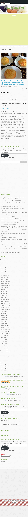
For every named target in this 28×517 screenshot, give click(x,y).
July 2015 (3, 313)
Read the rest (5, 108)
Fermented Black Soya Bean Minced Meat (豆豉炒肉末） (14, 247)
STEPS (15, 133)
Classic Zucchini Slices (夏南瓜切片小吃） (10, 206)
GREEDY (19, 119)
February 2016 (4, 299)
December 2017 (4, 263)
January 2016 (4, 301)
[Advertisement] (14, 31)
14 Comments (24, 88)
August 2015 (3, 311)
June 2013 (3, 364)
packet (5, 127)
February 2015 (4, 323)
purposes (9, 130)
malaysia (9, 124)
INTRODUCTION (14, 122)
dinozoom (14, 502)
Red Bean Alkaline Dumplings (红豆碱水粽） (11, 252)
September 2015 (4, 309)
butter (21, 115)
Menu (14, 15)
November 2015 (4, 305)
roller (11, 132)
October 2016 (4, 283)
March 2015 (3, 321)
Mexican (3, 125)
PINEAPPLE (3, 129)
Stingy (19, 133)
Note (20, 125)
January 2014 (4, 350)
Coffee (9, 116)
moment (16, 125)
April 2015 (3, 319)
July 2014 (3, 337)
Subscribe (4, 155)
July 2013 (3, 362)
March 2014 (3, 346)
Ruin (19, 132)
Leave (2, 124)
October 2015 (4, 307)
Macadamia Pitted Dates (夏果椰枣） (9, 216)
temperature (13, 135)
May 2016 (3, 293)
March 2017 (3, 273)
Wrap (2, 138)
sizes (8, 133)
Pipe (7, 129)
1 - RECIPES (4, 111)
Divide (25, 118)
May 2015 (3, 317)
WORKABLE (22, 136)
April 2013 (3, 368)
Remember (3, 132)
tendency (19, 135)
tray (2, 136)
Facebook (7, 119)
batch (6, 115)
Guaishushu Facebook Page (10, 425)
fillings (11, 119)
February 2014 (4, 348)
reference (22, 130)
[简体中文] (1, 454)
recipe (17, 130)
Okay (23, 125)
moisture (11, 125)
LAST (24, 122)
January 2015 (4, 325)
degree (16, 118)
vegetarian (9, 136)
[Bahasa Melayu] (4, 454)
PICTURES (17, 127)
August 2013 (3, 360)
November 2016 (4, 281)
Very (14, 136)
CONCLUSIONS (15, 116)
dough (2, 119)
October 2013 (4, 356)
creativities (11, 118)
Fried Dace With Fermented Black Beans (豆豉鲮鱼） (13, 220)
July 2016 (3, 289)
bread (9, 115)
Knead (20, 122)
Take (8, 135)
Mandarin (14, 124)
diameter (21, 118)
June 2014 (3, 339)
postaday (17, 129)
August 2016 (3, 287)
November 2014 (4, 329)
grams (15, 119)
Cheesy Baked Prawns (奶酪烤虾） (9, 237)
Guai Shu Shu (15, 7)
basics (2, 115)
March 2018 (3, 261)
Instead (8, 122)
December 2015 (4, 303)
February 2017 (4, 275)
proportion (3, 130)
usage (4, 136)
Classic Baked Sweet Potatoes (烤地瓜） (10, 222)
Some (11, 133)
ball (26, 113)
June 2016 (3, 291)
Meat (19, 124)
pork (13, 129)
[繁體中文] (2, 454)
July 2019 (3, 259)
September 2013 (4, 358)
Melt (22, 124)
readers (14, 130)
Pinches (22, 127)
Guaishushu (4, 121)
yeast (5, 138)
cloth (6, 116)
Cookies (3, 118)
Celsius (2, 116)
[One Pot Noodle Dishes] (14, 394)
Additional (19, 113)
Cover (6, 118)
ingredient (21, 121)
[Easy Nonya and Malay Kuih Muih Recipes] (14, 389)
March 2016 (3, 297)
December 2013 (4, 352)
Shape (2, 133)
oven (2, 127)
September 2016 (4, 285)
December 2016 (4, 279)
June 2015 (3, 315)
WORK (17, 136)
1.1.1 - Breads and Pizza (13, 111)
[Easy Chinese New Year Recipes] (14, 376)
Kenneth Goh (16, 86)
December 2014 (4, 327)
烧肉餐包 (9, 138)
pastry (12, 127)
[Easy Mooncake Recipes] (14, 400)
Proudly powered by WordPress (9, 500)
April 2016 (3, 295)
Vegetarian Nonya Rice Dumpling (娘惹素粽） (11, 218)
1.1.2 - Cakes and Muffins (7, 113)
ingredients (3, 122)
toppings (24, 135)
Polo (10, 129)
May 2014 (3, 341)
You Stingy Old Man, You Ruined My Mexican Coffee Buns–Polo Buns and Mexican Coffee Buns (13, 82)
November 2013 (4, 354)
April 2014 (3, 344)
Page (9, 127)
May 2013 (3, 366)
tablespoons (4, 135)
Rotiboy (15, 132)
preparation (23, 129)
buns (18, 115)
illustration (9, 121)
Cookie (21, 116)
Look (5, 124)
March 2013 (3, 370)
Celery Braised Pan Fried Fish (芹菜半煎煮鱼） (11, 200)
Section (22, 132)
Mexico (7, 125)
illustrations (16, 121)
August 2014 (3, 335)
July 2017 (3, 265)
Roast (8, 132)
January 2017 (4, 277)
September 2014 (4, 333)
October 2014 (4, 331)
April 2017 (3, 271)
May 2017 (3, 269)
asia (23, 113)
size (6, 133)
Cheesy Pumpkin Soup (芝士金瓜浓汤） (10, 224)
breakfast (14, 115)
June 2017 (3, 267)
